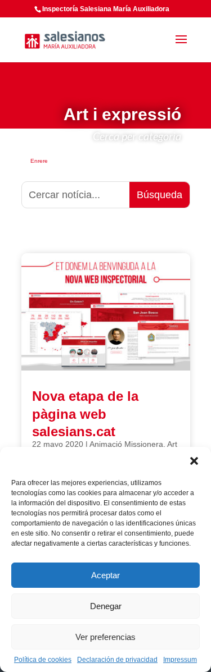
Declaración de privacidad (117, 660)
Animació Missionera (126, 444)
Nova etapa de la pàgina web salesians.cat (85, 413)
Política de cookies (42, 660)
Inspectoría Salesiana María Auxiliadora (105, 9)
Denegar (106, 606)
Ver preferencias (105, 637)
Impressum (180, 660)
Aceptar (105, 575)
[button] (194, 461)
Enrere (39, 161)
